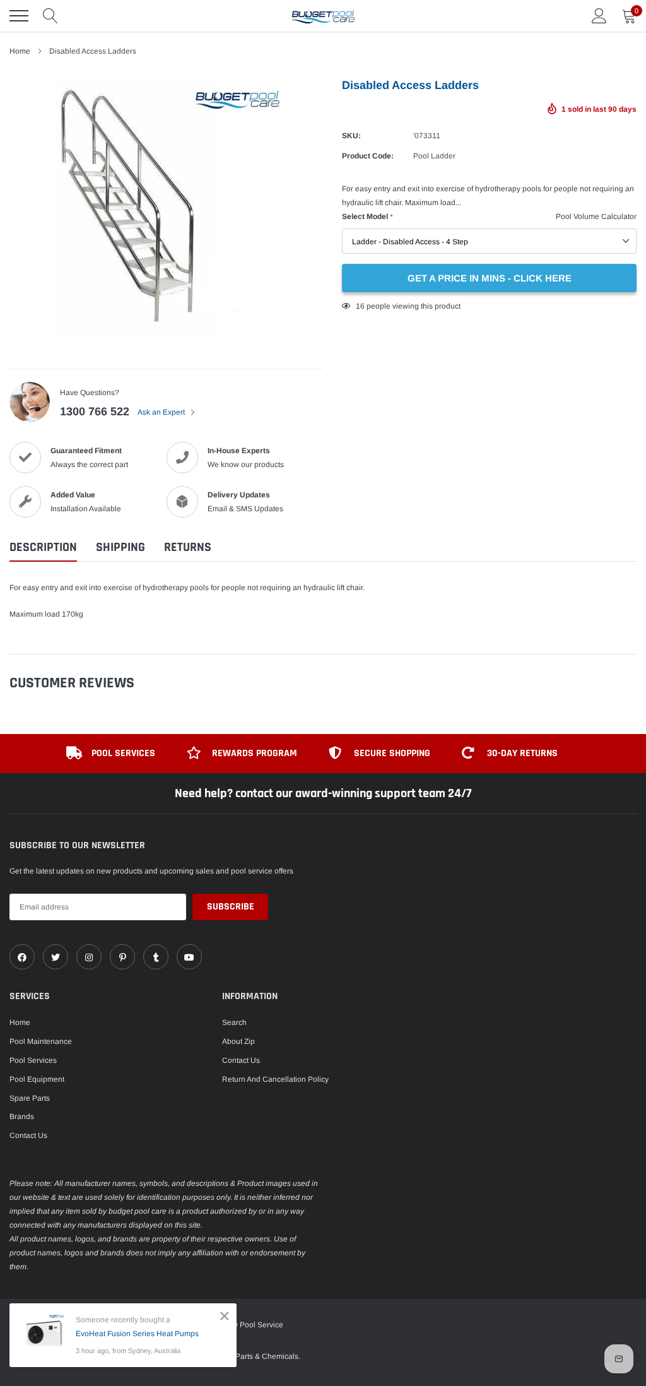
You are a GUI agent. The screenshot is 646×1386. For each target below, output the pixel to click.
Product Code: (368, 155)
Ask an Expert (162, 412)
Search (234, 1022)
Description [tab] (43, 547)
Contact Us (28, 1135)
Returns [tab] (187, 547)
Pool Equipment (36, 1079)
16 (360, 306)
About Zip (238, 1041)
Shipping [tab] (120, 547)
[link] (22, 956)
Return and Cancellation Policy (275, 1079)
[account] (599, 15)
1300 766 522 (94, 411)
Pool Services (33, 1060)
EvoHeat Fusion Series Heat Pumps (137, 1333)
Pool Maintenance (40, 1041)
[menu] (18, 15)
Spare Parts (29, 1098)
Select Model (367, 216)
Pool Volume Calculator (596, 216)
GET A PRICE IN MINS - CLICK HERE (490, 278)
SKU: (351, 135)
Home (19, 1022)
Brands (21, 1116)
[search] (50, 16)
